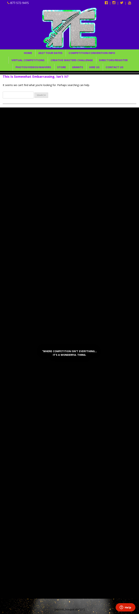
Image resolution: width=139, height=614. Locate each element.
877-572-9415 (19, 3)
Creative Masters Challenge (72, 60)
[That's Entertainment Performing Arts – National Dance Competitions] (69, 27)
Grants (77, 67)
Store (61, 67)
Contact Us (114, 67)
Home (28, 53)
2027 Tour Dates (50, 53)
